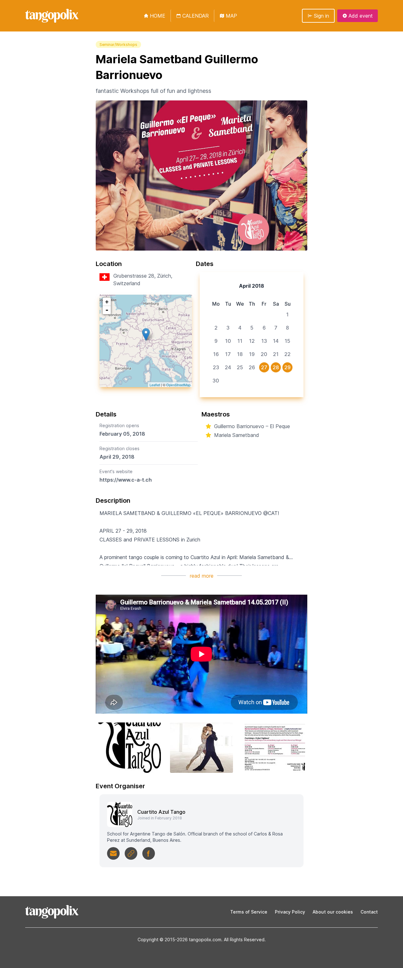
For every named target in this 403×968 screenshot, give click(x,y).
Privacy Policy (290, 911)
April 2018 (251, 286)
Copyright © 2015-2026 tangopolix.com (179, 939)
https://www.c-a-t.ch (125, 480)
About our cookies (333, 911)
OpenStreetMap (178, 384)
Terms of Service (248, 911)
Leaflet (155, 384)
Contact (369, 911)
